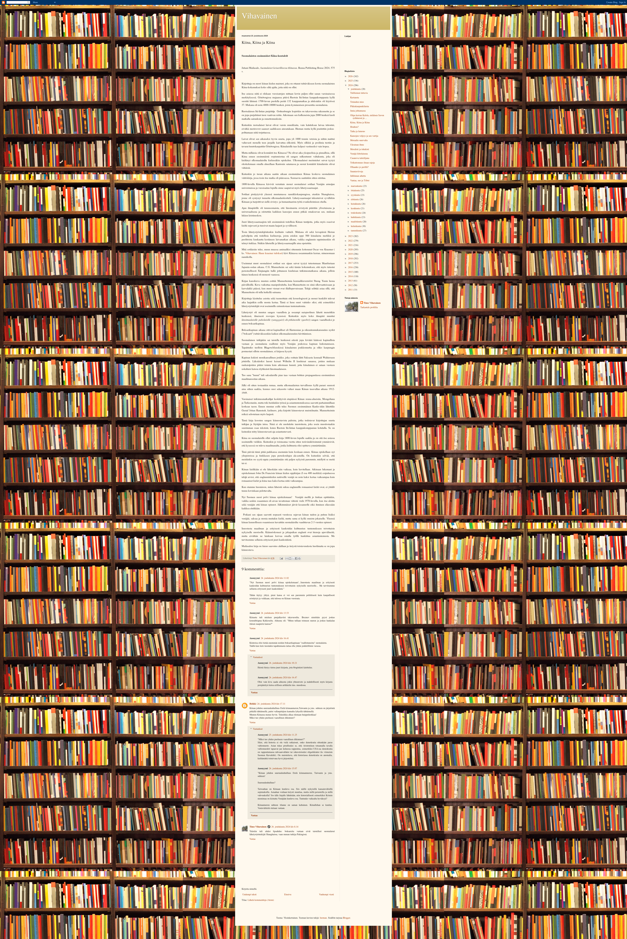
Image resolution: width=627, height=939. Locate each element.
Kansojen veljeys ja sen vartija (364, 135)
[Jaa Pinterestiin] (299, 558)
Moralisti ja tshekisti (359, 149)
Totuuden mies (357, 101)
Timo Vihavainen (257, 826)
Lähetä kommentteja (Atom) (261, 899)
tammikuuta (356, 230)
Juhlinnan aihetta (358, 175)
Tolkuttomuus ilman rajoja (362, 162)
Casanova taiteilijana (359, 158)
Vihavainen (259, 15)
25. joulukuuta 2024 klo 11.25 (283, 734)
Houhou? (354, 126)
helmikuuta (356, 226)
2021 (350, 245)
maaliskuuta (356, 221)
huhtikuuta (356, 217)
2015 (350, 271)
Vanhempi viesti (326, 894)
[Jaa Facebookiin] (296, 558)
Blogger (346, 917)
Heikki (252, 703)
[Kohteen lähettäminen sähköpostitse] (287, 558)
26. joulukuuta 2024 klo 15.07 (283, 768)
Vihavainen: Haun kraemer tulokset (263, 253)
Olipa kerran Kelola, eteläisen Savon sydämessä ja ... (367, 117)
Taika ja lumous (357, 131)
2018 (350, 258)
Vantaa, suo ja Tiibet (359, 180)
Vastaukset (258, 657)
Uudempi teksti (249, 894)
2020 (350, 249)
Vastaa (252, 602)
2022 (350, 240)
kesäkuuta (356, 208)
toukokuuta (356, 212)
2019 (350, 253)
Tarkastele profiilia (369, 307)
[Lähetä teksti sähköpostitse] (281, 558)
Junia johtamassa (358, 110)
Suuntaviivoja (356, 171)
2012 (350, 285)
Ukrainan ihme (357, 144)
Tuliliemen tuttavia (359, 92)
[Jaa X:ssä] (293, 558)
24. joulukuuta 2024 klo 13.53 (275, 612)
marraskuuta (357, 185)
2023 (350, 236)
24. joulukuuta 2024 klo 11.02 (275, 577)
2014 (350, 276)
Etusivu (287, 894)
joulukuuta (356, 88)
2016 (350, 267)
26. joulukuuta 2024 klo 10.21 (283, 662)
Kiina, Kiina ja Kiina (360, 122)
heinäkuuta (356, 203)
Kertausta (354, 97)
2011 (350, 289)
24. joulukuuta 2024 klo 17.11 (271, 703)
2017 (350, 262)
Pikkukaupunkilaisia (359, 106)
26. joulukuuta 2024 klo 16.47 (283, 677)
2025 (350, 80)
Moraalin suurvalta (359, 140)
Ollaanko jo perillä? (359, 167)
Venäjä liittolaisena (359, 153)
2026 (350, 76)
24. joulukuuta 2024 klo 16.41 (275, 638)
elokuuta (355, 199)
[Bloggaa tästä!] (290, 558)
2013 (350, 280)
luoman (323, 917)
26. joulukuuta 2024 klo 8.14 (284, 826)
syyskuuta (356, 194)
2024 (350, 85)
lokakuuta (356, 190)
